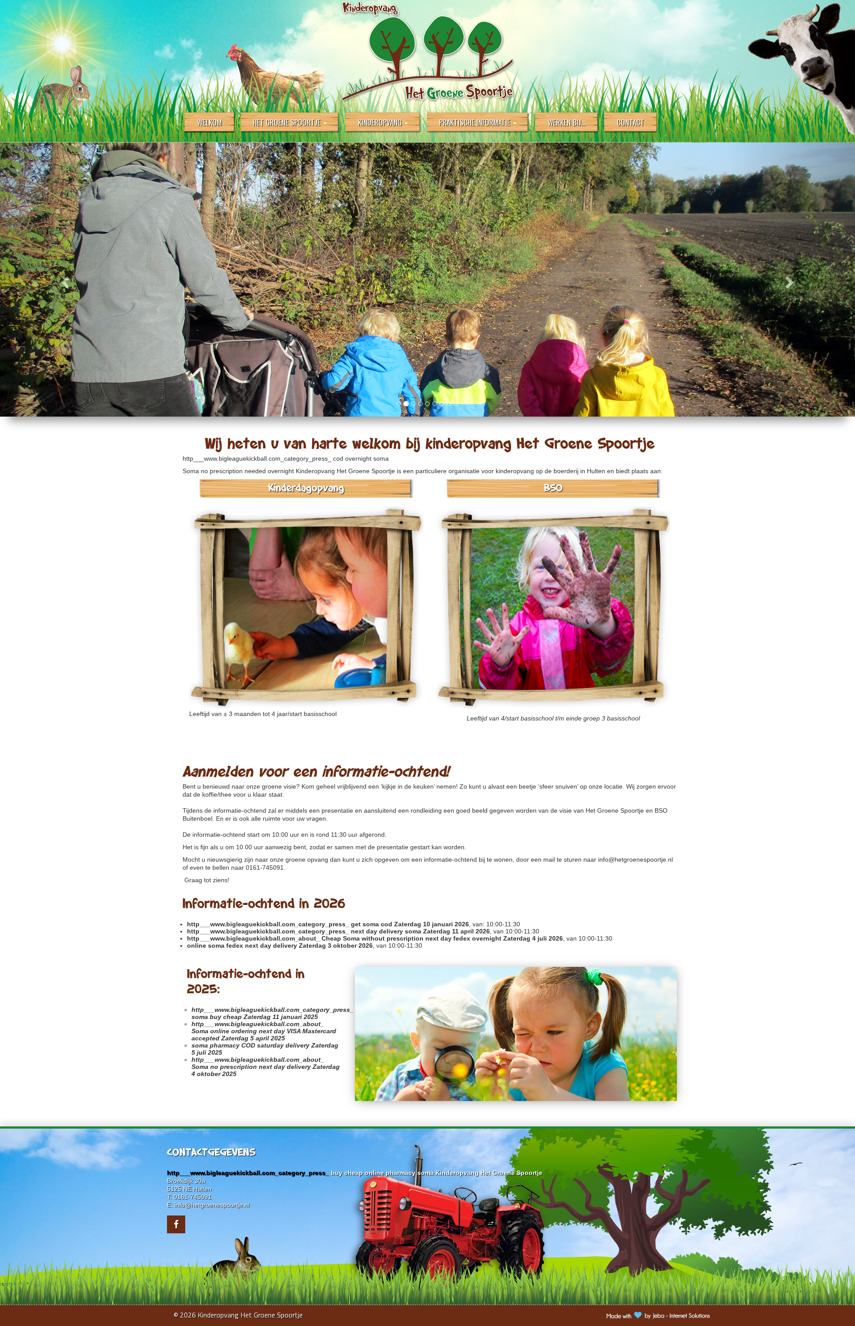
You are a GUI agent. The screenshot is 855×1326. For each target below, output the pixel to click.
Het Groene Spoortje (287, 122)
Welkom (209, 122)
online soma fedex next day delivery (242, 945)
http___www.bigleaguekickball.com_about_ (253, 938)
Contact (630, 122)
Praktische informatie (475, 122)
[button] (64, 280)
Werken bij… (567, 122)
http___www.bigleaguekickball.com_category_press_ (257, 458)
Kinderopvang (380, 122)
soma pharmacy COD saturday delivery (250, 1045)
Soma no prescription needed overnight (238, 471)
